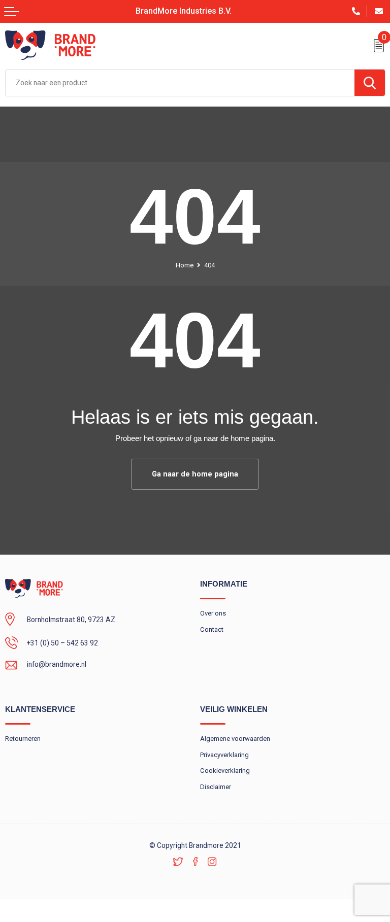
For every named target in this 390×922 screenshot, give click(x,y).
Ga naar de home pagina (195, 474)
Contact (211, 629)
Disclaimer (215, 787)
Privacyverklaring (224, 755)
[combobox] (180, 83)
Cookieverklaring (225, 770)
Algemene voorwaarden (235, 738)
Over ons (213, 613)
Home (184, 265)
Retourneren (23, 738)
